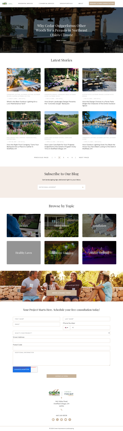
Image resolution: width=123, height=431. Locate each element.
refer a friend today (61, 293)
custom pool (11, 139)
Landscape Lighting (13, 94)
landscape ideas (63, 94)
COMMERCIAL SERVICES (46, 3)
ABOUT (80, 3)
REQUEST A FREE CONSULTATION (102, 3)
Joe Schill (22, 98)
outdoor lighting (27, 94)
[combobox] (61, 333)
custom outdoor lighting (21, 96)
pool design (11, 137)
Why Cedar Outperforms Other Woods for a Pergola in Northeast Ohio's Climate (61, 30)
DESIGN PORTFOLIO (66, 3)
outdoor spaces (98, 94)
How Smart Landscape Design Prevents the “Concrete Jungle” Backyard (60, 103)
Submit (83, 187)
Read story (61, 40)
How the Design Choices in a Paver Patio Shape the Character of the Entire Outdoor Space (98, 104)
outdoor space (54, 96)
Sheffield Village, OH (61, 404)
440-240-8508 (61, 415)
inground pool (31, 137)
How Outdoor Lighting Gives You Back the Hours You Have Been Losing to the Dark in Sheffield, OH (99, 147)
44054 (61, 406)
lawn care (48, 137)
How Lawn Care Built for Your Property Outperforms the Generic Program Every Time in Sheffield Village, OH (60, 147)
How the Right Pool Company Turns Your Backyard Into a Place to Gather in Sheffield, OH (23, 147)
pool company (20, 137)
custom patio (87, 94)
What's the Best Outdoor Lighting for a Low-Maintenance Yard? (22, 103)
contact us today (61, 376)
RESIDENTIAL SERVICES (25, 3)
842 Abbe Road (61, 401)
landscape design (50, 94)
